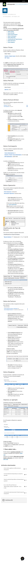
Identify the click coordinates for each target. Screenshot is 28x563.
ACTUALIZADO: (7, 16)
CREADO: (4, 14)
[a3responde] (4, 4)
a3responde (11, 4)
